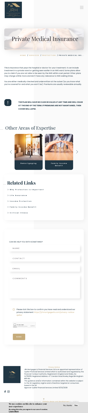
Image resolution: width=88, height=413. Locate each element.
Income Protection (21, 201)
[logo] (13, 10)
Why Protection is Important (27, 190)
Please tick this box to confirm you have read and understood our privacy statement (45, 312)
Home (23, 55)
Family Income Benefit (23, 207)
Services (34, 55)
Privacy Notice (54, 367)
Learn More (14, 411)
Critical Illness (19, 213)
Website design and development (56, 401)
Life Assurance (18, 195)
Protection (49, 55)
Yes (76, 405)
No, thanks (67, 405)
